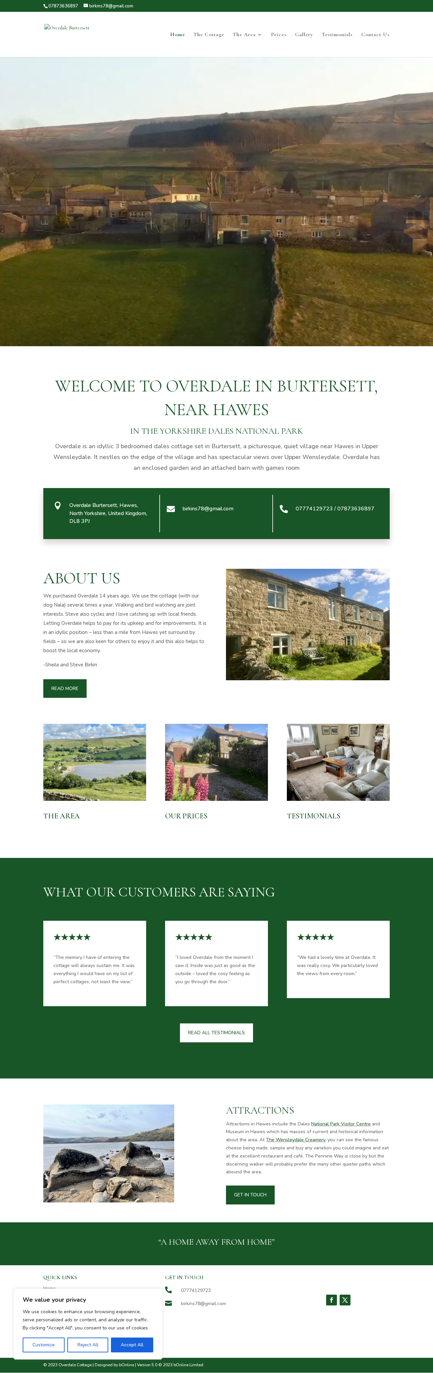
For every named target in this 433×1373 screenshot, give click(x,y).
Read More (64, 688)
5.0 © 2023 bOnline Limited (177, 1365)
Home (177, 35)
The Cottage (208, 35)
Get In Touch (250, 1195)
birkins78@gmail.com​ (203, 1303)
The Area (244, 35)
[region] (88, 1324)
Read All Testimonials (216, 1032)
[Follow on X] (345, 1300)
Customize (43, 1345)
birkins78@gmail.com (208, 508)
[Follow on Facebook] (331, 1300)
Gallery (304, 35)
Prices (279, 35)
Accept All (132, 1345)
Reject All (87, 1345)
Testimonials (337, 35)
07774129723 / (335, 508)
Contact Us (375, 35)
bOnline (126, 1365)
